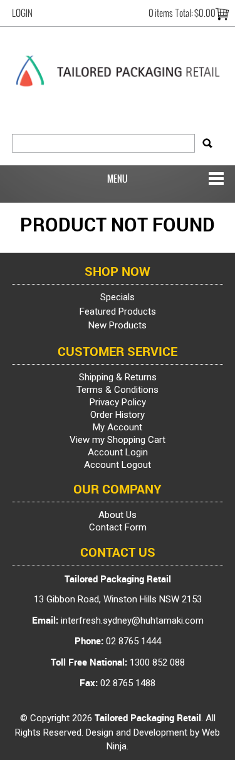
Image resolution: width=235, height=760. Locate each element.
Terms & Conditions (117, 389)
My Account (117, 427)
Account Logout (117, 464)
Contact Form (118, 527)
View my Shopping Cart (117, 439)
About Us (117, 514)
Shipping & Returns (118, 377)
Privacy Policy (118, 402)
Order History (117, 414)
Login (22, 13)
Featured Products (118, 311)
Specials (117, 297)
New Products (117, 325)
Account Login (118, 452)
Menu (117, 179)
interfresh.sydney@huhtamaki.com (132, 620)
